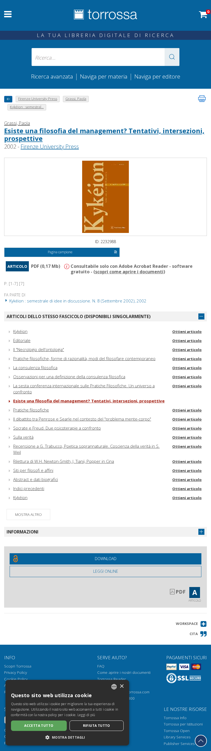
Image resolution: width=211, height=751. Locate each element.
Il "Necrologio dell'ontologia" (38, 349)
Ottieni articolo (187, 331)
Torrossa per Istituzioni (183, 724)
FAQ (100, 666)
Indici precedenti (28, 488)
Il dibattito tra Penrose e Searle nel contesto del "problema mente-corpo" (82, 419)
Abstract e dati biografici (35, 479)
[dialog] (67, 713)
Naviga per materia (103, 76)
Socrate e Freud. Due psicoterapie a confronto (57, 428)
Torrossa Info (175, 717)
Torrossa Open (177, 730)
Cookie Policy (15, 679)
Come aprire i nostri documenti (124, 672)
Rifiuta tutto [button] (96, 725)
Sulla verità (23, 437)
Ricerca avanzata (52, 76)
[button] (172, 57)
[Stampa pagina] (202, 98)
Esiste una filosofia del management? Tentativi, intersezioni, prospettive (104, 134)
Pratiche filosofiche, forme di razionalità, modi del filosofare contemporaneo (84, 358)
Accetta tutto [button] (38, 725)
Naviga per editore (157, 76)
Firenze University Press (50, 146)
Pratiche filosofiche (31, 410)
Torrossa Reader (111, 679)
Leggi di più (86, 715)
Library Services (177, 737)
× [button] (122, 686)
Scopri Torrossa (17, 666)
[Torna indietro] (8, 99)
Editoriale (21, 340)
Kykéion (20, 331)
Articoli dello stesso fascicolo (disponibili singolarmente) (79, 316)
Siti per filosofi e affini (33, 470)
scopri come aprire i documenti (129, 272)
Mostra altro (28, 514)
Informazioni (22, 532)
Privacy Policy (15, 672)
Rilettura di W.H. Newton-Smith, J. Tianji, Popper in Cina (63, 461)
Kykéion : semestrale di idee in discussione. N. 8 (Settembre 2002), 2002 (77, 301)
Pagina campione (60, 252)
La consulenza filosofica (35, 367)
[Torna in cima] (201, 741)
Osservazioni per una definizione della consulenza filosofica (69, 376)
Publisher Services (179, 743)
